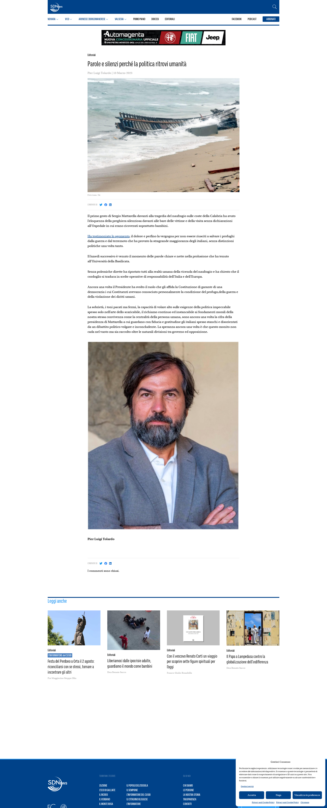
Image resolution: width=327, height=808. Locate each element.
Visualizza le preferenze (307, 795)
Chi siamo (305, 802)
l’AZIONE (103, 785)
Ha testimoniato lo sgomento (108, 236)
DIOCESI (155, 19)
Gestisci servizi (247, 786)
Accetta (252, 795)
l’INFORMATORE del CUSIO (139, 794)
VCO (67, 19)
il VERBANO (104, 799)
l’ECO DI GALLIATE (107, 790)
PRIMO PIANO (139, 19)
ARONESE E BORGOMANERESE (92, 19)
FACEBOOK (237, 19)
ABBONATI (271, 19)
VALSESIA (119, 19)
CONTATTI (187, 804)
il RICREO (103, 794)
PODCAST (252, 19)
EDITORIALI (170, 19)
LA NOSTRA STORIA (191, 794)
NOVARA (52, 19)
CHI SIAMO (188, 785)
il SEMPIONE (132, 790)
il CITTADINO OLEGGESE (137, 799)
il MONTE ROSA (106, 804)
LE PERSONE (188, 790)
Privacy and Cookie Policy (263, 802)
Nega (278, 795)
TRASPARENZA (189, 799)
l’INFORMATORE (134, 804)
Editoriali (92, 55)
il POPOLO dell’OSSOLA (137, 785)
